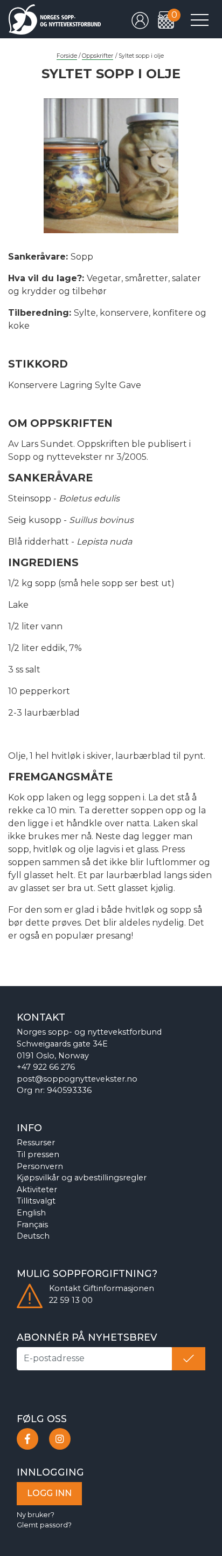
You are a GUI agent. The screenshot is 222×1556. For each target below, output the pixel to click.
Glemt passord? (44, 1525)
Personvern (40, 1166)
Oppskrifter (97, 55)
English (31, 1213)
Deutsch (33, 1236)
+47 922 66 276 (46, 1067)
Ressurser (36, 1142)
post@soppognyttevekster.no (77, 1079)
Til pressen (38, 1154)
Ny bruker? (35, 1515)
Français (32, 1224)
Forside (67, 55)
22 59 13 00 (71, 1300)
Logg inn (49, 1493)
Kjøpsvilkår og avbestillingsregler (82, 1178)
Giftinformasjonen (118, 1288)
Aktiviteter (37, 1189)
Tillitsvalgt (36, 1201)
